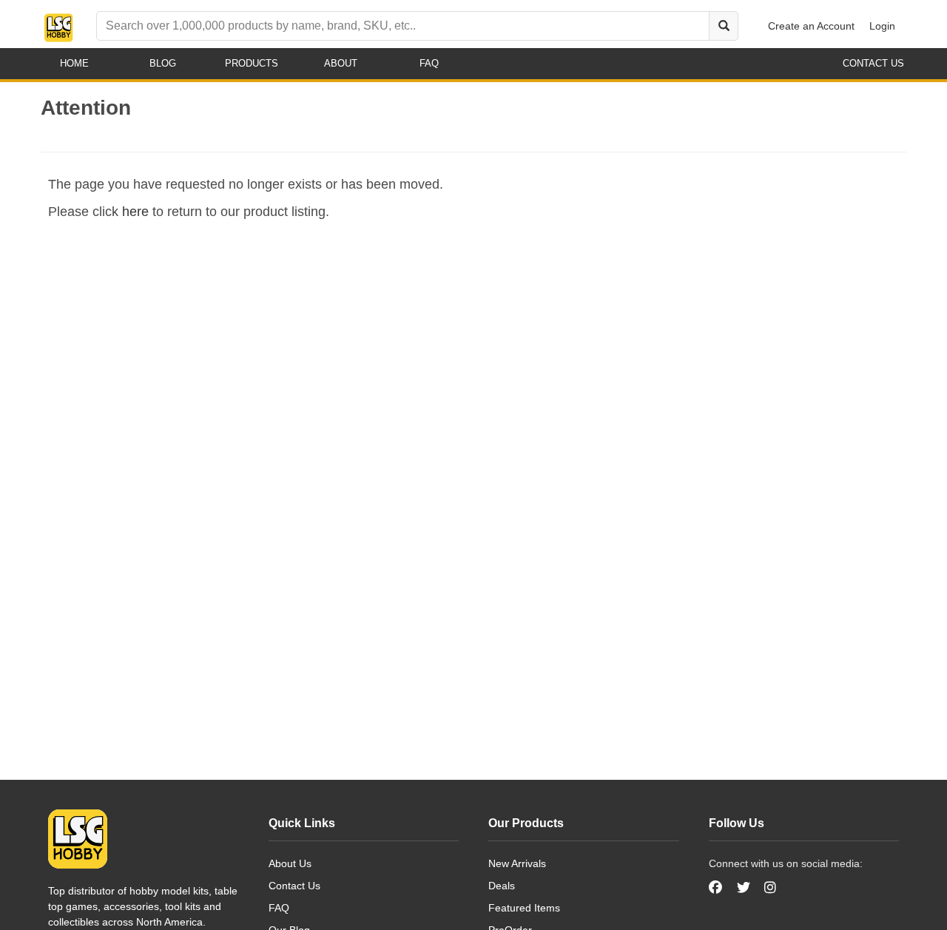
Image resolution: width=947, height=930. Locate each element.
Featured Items (524, 908)
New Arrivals (517, 863)
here (135, 211)
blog (162, 63)
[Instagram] (770, 887)
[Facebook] (717, 887)
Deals (501, 886)
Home (74, 63)
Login (882, 26)
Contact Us (294, 886)
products (251, 63)
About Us (290, 863)
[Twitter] (743, 887)
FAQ (279, 908)
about (340, 63)
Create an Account (811, 26)
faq (429, 63)
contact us (873, 63)
